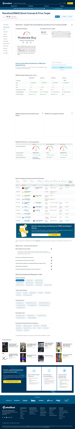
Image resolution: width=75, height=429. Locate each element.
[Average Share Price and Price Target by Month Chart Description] (72, 113)
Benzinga (38, 240)
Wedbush (26, 210)
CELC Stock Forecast (19, 282)
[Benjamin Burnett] (34, 188)
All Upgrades (40, 292)
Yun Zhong (37, 210)
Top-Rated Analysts (30, 315)
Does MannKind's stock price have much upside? (25, 260)
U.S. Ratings (18, 292)
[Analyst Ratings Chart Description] (42, 113)
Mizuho (25, 206)
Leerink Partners (27, 217)
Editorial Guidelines (23, 410)
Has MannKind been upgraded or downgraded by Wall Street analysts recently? (31, 263)
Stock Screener (43, 415)
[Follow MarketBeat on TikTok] (11, 417)
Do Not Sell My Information (63, 412)
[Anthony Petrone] (34, 207)
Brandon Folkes (38, 195)
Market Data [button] (30, 6)
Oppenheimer (27, 220)
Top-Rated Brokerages (41, 315)
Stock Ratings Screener (20, 317)
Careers (21, 415)
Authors (21, 412)
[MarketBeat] (7, 3)
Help (23, 418)
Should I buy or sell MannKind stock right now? (24, 257)
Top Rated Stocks (19, 302)
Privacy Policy (61, 413)
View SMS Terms (61, 69)
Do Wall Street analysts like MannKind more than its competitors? (28, 269)
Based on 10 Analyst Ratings (27, 40)
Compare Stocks (43, 410)
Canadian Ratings (33, 292)
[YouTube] (6, 417)
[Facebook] (4, 417)
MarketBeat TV (31, 412)
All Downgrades (47, 292)
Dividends (51, 410)
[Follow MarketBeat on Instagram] (10, 417)
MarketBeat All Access (33, 409)
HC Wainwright (27, 195)
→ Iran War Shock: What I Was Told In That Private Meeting (23, 8)
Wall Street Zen (18, 325)
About (21, 409)
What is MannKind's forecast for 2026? (23, 248)
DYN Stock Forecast (29, 280)
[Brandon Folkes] (34, 196)
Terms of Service (62, 416)
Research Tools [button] (14, 6)
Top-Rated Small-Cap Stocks (44, 302)
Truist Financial (27, 213)
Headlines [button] (62, 6)
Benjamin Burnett (38, 187)
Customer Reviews (32, 413)
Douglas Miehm (38, 202)
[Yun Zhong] (34, 211)
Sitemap (60, 418)
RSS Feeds (61, 415)
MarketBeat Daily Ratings (33, 410)
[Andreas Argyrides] (34, 221)
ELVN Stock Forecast (29, 284)
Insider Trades (51, 413)
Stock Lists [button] (46, 6)
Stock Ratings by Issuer (20, 315)
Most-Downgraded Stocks (43, 305)
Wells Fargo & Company (27, 188)
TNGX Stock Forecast (20, 284)
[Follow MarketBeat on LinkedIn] (8, 417)
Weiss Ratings (27, 199)
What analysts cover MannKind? (22, 266)
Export (70, 182)
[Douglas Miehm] (34, 203)
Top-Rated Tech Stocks (20, 305)
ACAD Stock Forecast (20, 280)
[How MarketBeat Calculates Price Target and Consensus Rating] (72, 24)
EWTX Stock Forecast (38, 280)
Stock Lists (42, 409)
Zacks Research (27, 191)
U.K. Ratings (25, 292)
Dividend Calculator (43, 412)
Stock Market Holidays (53, 415)
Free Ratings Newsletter (32, 317)
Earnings (50, 412)
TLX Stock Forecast (39, 284)
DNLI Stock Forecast (48, 284)
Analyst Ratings (51, 409)
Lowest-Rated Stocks (20, 307)
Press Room (22, 413)
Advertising (61, 409)
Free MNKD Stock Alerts (58, 8)
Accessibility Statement (63, 410)
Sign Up (61, 67)
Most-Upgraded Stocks (32, 305)
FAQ (21, 418)
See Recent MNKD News (36, 158)
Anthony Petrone (38, 206)
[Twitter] (3, 417)
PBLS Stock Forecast (29, 282)
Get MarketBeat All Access (12, 381)
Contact (21, 416)
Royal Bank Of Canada (27, 203)
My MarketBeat (42, 413)
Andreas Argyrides (39, 220)
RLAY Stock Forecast (39, 282)
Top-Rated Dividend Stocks (31, 302)
